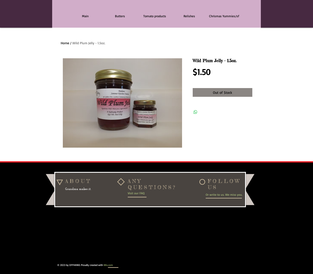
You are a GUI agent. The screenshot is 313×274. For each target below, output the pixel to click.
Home (65, 43)
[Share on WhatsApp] (195, 112)
